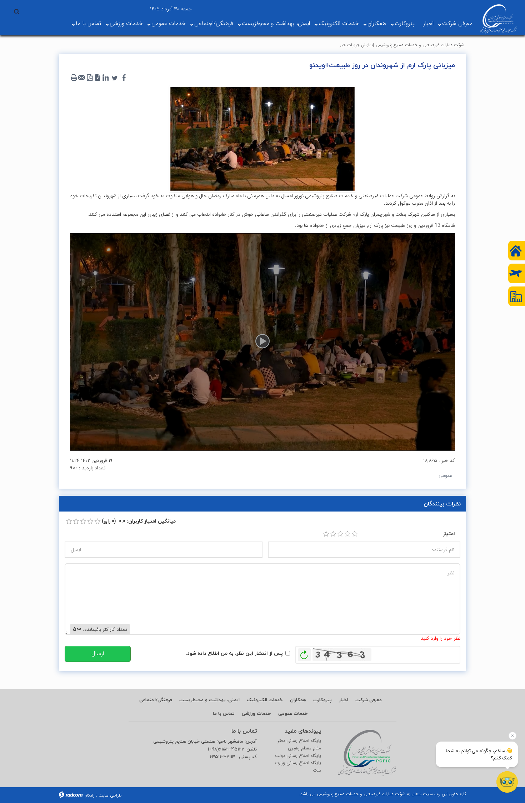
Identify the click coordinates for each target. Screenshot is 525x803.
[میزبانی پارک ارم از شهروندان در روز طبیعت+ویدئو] (262, 138)
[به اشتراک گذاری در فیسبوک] (124, 78)
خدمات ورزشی (126, 23)
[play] (262, 341)
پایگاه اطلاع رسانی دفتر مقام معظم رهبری (299, 744)
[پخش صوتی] (97, 78)
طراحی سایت (110, 795)
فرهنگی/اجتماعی (213, 23)
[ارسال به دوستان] (82, 78)
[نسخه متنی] (74, 78)
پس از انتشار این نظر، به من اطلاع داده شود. (234, 653)
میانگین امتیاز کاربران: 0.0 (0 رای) (139, 521)
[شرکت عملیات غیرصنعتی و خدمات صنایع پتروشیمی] (498, 19)
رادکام (90, 795)
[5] (354, 534)
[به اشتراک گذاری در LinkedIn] (105, 78)
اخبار (428, 23)
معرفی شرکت (457, 23)
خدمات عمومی (168, 23)
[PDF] (89, 78)
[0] (69, 521)
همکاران (377, 23)
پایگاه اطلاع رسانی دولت (298, 755)
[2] (333, 534)
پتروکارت (405, 23)
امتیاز (449, 533)
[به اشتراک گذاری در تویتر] (114, 78)
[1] (326, 534)
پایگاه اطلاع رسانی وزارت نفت (298, 766)
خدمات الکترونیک (339, 23)
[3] (340, 534)
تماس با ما (88, 23)
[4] (347, 534)
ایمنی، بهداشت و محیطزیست (276, 23)
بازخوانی (304, 653)
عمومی (445, 475)
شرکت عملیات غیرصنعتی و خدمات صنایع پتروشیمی (420, 44)
